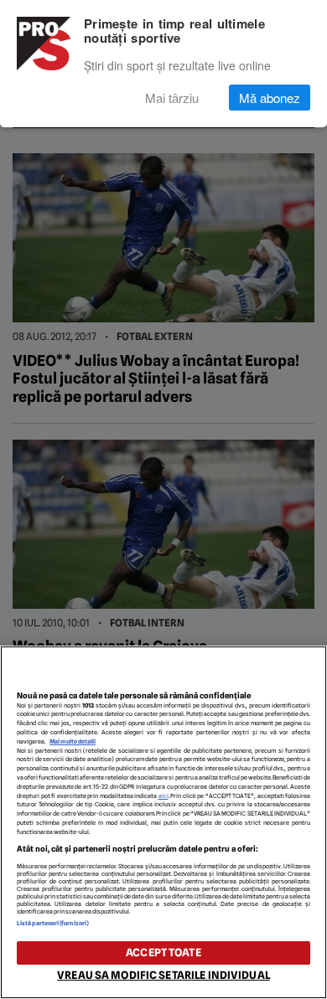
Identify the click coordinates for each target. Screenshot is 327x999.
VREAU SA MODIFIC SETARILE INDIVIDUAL (163, 975)
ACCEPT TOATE (163, 952)
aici (163, 796)
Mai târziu (172, 97)
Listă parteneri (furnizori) (53, 923)
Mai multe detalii (72, 741)
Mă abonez (269, 97)
